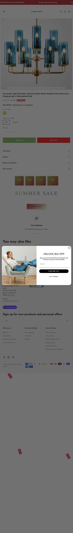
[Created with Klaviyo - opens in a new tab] (36, 286)
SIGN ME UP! (54, 271)
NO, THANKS (54, 276)
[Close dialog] (69, 248)
